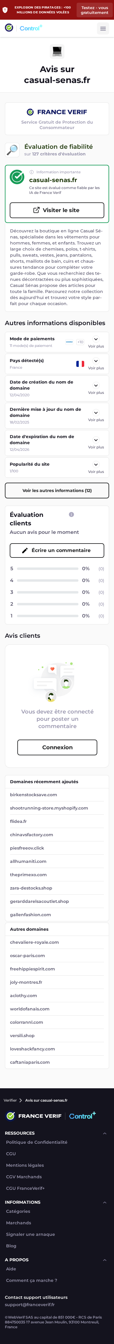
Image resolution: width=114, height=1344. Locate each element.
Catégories (18, 1211)
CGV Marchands (24, 1176)
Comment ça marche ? (31, 1280)
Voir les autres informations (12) (57, 490)
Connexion (57, 747)
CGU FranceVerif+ (25, 1188)
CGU (11, 1153)
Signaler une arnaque (30, 1234)
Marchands (18, 1223)
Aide (11, 1269)
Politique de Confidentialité (36, 1142)
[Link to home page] (9, 28)
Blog (11, 1246)
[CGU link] (71, 514)
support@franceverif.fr (30, 1304)
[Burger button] (103, 28)
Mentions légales (25, 1165)
